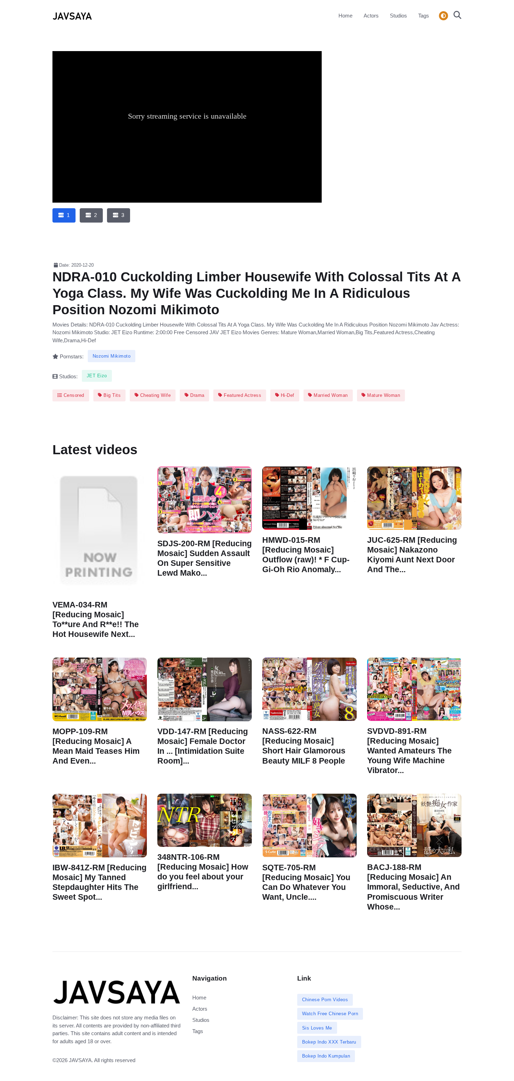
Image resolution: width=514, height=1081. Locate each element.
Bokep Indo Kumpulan (326, 1056)
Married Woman (330, 395)
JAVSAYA (80, 1060)
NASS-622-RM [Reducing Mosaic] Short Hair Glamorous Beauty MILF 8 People (303, 746)
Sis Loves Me (317, 1028)
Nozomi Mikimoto (112, 356)
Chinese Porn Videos (325, 999)
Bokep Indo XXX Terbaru (329, 1042)
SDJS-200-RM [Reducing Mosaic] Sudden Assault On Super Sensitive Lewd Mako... (204, 558)
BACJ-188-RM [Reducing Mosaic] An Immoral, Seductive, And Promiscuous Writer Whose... (413, 887)
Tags (423, 16)
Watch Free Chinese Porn (330, 1013)
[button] (455, 16)
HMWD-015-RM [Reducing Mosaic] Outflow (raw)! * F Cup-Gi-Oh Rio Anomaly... (306, 555)
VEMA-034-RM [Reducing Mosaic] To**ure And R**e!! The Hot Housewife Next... (95, 620)
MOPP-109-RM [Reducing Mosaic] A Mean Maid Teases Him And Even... (96, 746)
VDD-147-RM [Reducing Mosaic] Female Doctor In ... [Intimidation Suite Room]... (202, 746)
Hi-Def (286, 395)
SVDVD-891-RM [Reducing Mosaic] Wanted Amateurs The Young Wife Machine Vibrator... (409, 751)
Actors (371, 16)
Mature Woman (383, 395)
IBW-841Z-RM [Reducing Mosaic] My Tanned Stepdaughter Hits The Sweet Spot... (99, 882)
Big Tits (111, 395)
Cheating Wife (154, 395)
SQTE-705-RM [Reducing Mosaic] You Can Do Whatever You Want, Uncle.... (306, 882)
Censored (73, 395)
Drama (197, 395)
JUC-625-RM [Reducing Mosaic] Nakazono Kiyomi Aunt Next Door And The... (412, 555)
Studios (398, 16)
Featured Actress (242, 395)
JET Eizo (97, 375)
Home (345, 16)
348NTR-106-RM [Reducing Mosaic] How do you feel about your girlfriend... (202, 872)
